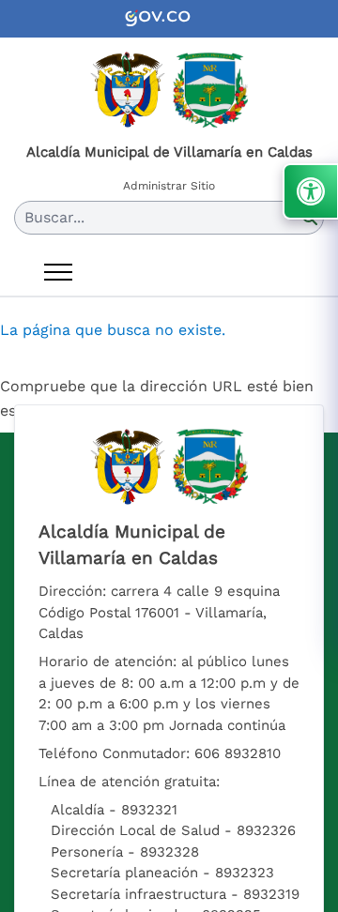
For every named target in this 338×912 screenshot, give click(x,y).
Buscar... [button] (54, 217)
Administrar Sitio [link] (169, 185)
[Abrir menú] (58, 272)
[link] (169, 18)
